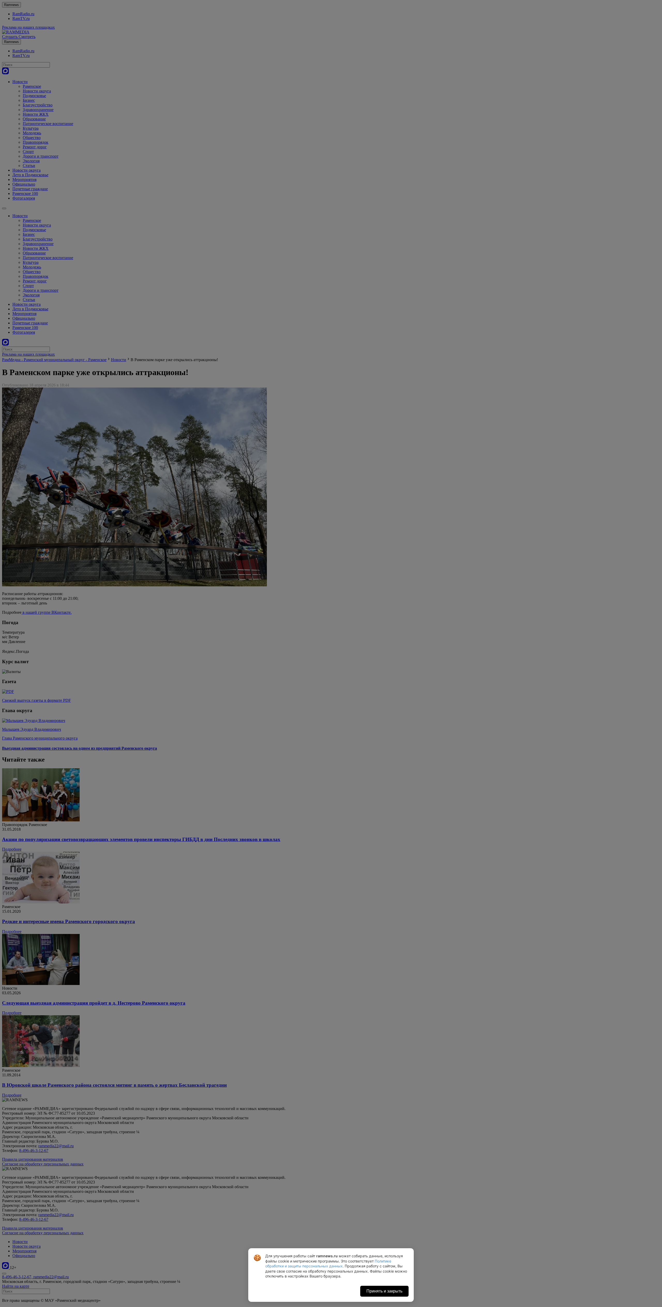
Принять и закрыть (384, 1291)
